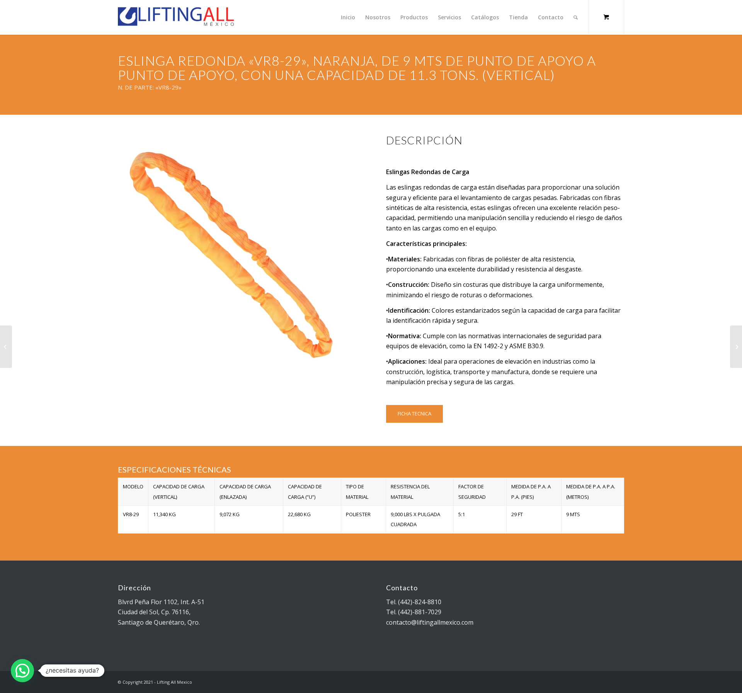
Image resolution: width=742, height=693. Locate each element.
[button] (22, 670)
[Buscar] (575, 17)
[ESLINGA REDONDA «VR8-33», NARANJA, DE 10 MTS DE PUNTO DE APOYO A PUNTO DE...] (736, 346)
